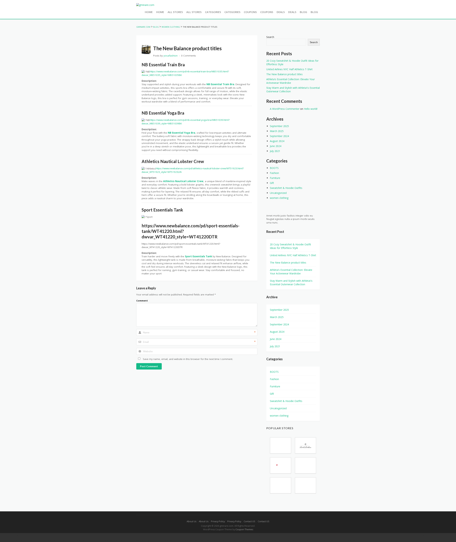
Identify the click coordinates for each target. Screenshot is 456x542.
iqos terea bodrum (243, 540)
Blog (303, 12)
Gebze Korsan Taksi (114, 534)
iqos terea (283, 540)
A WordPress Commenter (284, 108)
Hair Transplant (202, 540)
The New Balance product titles (284, 74)
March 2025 (277, 131)
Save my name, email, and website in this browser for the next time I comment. (188, 359)
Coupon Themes (244, 529)
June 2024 (275, 146)
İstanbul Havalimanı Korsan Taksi (309, 534)
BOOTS (274, 168)
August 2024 (277, 141)
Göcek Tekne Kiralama (99, 540)
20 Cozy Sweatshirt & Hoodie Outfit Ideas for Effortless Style (290, 246)
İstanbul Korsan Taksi (60, 534)
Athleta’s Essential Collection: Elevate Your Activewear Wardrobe (290, 81)
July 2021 (275, 151)
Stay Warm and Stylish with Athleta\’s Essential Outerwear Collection (291, 282)
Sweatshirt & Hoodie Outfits (286, 188)
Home (149, 12)
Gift (272, 183)
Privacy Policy (218, 521)
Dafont (295, 540)
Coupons (250, 12)
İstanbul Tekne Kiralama (41, 540)
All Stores (175, 12)
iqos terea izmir (222, 540)
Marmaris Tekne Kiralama (128, 540)
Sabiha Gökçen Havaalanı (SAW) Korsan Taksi (356, 534)
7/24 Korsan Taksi (394, 534)
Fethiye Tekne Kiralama (70, 540)
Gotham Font (308, 540)
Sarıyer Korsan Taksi (245, 534)
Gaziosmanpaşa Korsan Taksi (424, 534)
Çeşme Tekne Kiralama (158, 540)
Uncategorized (278, 193)
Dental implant (326, 540)
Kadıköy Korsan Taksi (219, 534)
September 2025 (279, 126)
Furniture (275, 178)
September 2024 (279, 136)
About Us (191, 521)
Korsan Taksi (7, 534)
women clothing (279, 198)
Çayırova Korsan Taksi (141, 534)
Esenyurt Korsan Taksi (13, 540)
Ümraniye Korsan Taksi (88, 534)
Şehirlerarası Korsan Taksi (31, 534)
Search (270, 37)
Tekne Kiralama (183, 540)
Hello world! (310, 108)
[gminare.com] (145, 4)
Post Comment (149, 366)
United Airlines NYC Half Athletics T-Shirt (289, 69)
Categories (213, 12)
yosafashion (171, 55)
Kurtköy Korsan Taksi (168, 534)
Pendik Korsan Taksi (193, 534)
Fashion (274, 173)
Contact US (249, 521)
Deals (281, 12)
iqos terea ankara (266, 540)
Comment (142, 300)
